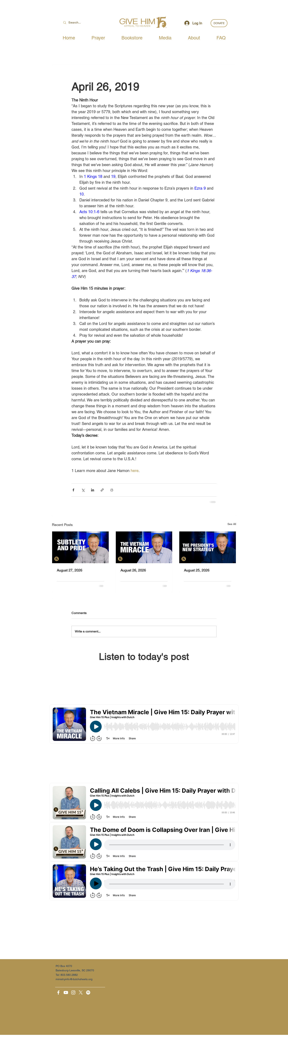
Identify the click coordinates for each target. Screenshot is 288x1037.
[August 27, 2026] (80, 547)
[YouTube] (66, 992)
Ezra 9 (200, 188)
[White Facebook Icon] (58, 992)
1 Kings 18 (93, 176)
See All (231, 524)
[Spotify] (88, 992)
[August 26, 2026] (144, 547)
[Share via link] (102, 490)
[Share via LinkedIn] (92, 490)
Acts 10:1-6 (89, 211)
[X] (80, 992)
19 (113, 176)
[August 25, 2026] (207, 547)
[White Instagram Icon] (73, 992)
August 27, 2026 (69, 570)
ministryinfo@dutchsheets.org (74, 979)
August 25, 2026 (196, 570)
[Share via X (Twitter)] (83, 490)
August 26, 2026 (133, 570)
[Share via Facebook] (73, 490)
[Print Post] (112, 490)
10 (81, 194)
